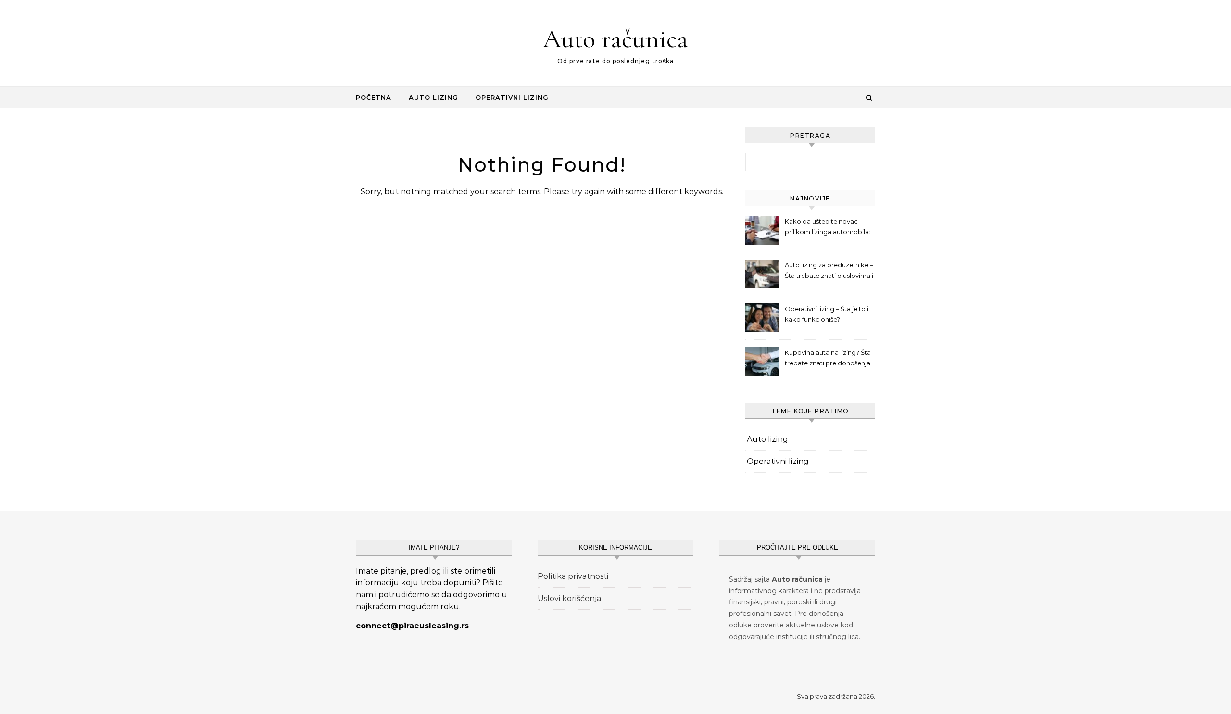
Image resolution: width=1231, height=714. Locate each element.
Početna (373, 97)
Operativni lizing (512, 97)
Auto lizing (433, 97)
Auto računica (615, 38)
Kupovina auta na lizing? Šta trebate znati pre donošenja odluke (828, 359)
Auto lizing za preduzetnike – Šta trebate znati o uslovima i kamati (829, 271)
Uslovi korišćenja (569, 598)
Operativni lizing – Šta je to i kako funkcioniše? (826, 314)
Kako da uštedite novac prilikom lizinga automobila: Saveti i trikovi (827, 227)
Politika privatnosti (573, 576)
